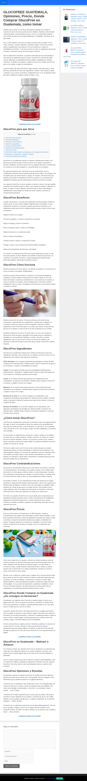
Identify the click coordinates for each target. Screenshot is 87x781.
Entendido (59, 778)
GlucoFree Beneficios (11, 140)
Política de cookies (50, 778)
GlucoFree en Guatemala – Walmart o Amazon (19, 154)
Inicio (4, 2)
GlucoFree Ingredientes (12, 144)
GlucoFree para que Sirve (12, 137)
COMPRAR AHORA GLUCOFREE (30, 124)
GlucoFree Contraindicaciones (14, 148)
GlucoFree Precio (10, 150)
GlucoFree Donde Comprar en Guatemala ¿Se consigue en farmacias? (26, 152)
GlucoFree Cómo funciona (13, 142)
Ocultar (33, 134)
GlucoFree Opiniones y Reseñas (15, 156)
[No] (85, 778)
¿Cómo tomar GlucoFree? (12, 146)
